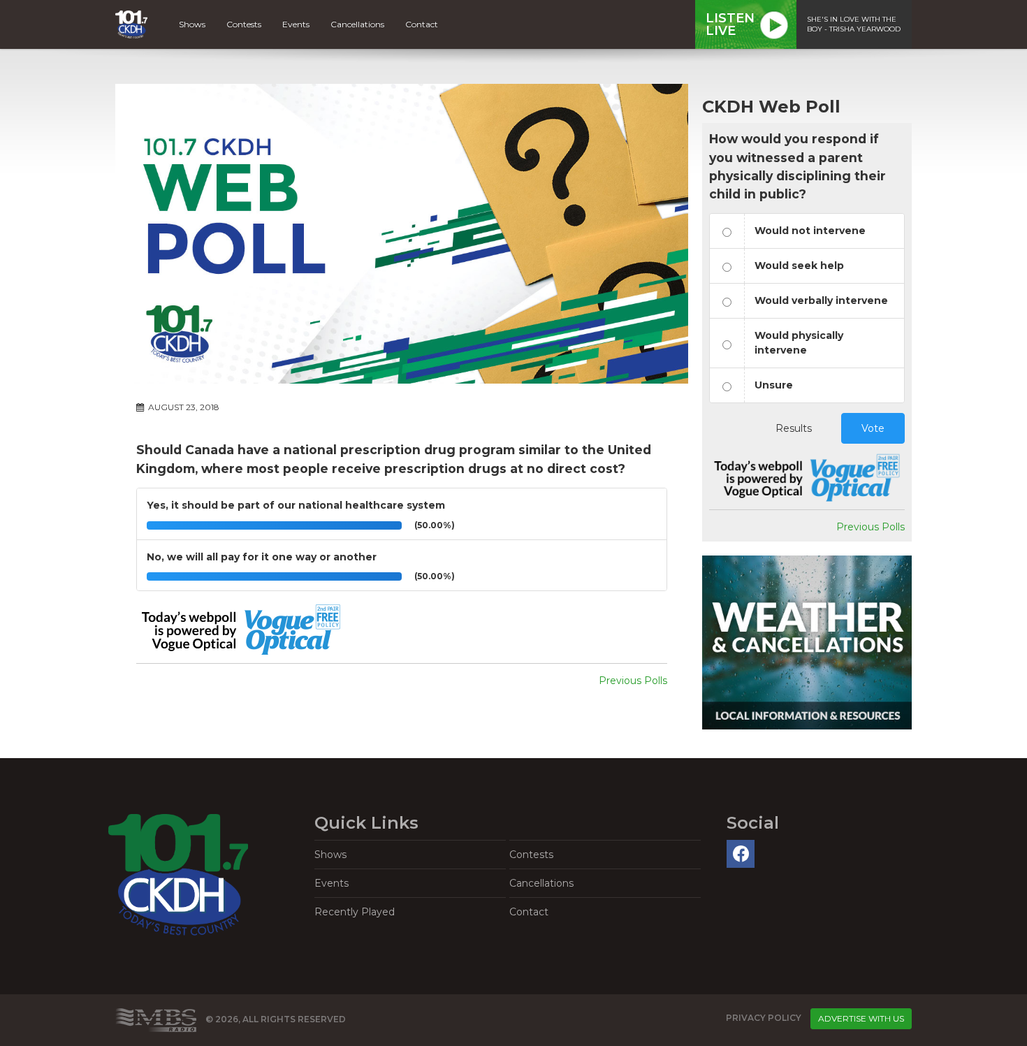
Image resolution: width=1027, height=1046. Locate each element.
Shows (192, 24)
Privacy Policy (763, 1018)
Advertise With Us (861, 1018)
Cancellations (357, 24)
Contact (421, 24)
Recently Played (354, 912)
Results (793, 428)
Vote (872, 428)
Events (295, 24)
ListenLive (730, 24)
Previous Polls (633, 680)
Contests (243, 24)
